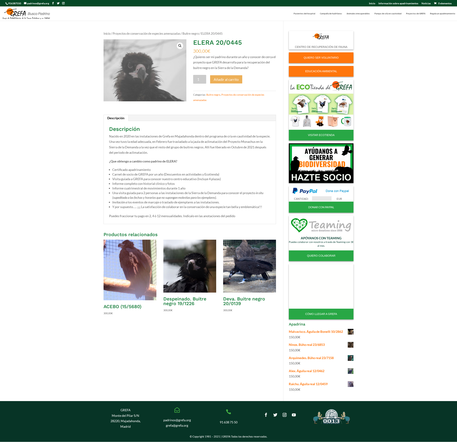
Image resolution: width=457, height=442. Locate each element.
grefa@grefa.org (177, 425)
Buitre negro (190, 33)
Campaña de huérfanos (331, 13)
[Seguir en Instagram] (284, 415)
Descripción (115, 118)
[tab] (116, 118)
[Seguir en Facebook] (266, 415)
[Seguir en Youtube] (294, 415)
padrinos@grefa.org (177, 420)
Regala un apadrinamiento (442, 13)
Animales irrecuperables (358, 13)
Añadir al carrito (226, 79)
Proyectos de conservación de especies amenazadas (146, 33)
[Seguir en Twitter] (275, 415)
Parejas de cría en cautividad (388, 13)
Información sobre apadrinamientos (398, 3)
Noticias (426, 3)
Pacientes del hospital (304, 13)
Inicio (372, 3)
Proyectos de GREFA (415, 13)
